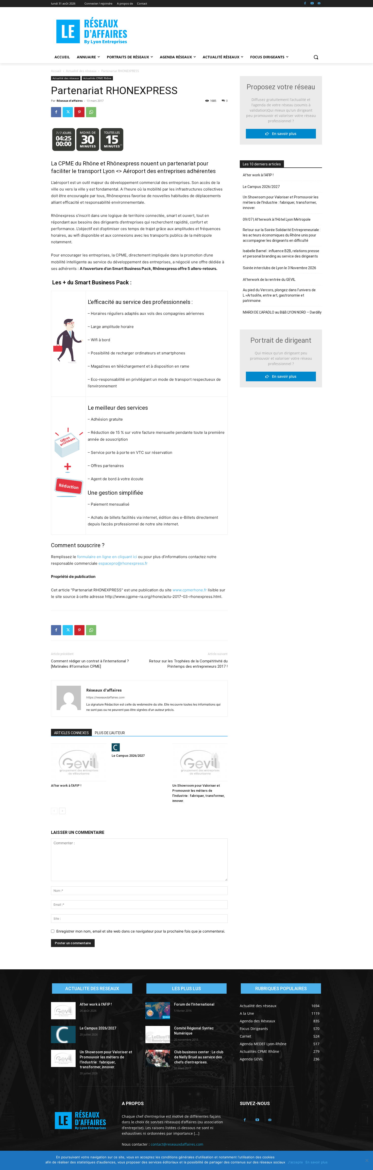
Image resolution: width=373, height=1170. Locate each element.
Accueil (56, 71)
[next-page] (62, 811)
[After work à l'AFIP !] (78, 762)
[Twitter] (68, 112)
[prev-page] (54, 811)
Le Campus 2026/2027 (128, 756)
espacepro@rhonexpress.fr (123, 563)
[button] (316, 57)
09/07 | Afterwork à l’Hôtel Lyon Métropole (277, 219)
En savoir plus (282, 133)
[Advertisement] (224, 30)
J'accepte (295, 1162)
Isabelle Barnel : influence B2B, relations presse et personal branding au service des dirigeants (281, 253)
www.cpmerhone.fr (190, 590)
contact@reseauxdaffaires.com (177, 1144)
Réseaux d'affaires (69, 100)
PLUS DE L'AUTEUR (110, 733)
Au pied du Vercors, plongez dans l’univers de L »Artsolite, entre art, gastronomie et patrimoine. (279, 295)
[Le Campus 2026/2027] (139, 747)
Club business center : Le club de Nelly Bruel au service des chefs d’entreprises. (198, 1057)
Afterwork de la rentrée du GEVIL (269, 280)
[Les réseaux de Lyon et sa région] (91, 31)
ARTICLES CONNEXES (71, 733)
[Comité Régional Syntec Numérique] (157, 1034)
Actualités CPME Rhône (97, 78)
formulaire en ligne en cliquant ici (107, 556)
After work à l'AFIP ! (66, 785)
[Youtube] (312, 4)
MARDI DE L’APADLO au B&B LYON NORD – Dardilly (282, 312)
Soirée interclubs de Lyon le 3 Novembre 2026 (279, 268)
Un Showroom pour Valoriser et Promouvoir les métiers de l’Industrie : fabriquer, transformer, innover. (280, 202)
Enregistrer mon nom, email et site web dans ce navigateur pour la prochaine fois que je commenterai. (140, 931)
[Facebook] (305, 4)
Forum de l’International (194, 1004)
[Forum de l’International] (157, 1010)
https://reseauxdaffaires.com (105, 697)
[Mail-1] (319, 4)
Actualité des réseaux (81, 71)
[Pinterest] (79, 112)
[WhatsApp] (91, 112)
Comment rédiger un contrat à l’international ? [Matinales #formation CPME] (90, 664)
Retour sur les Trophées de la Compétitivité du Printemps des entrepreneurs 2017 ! (188, 664)
